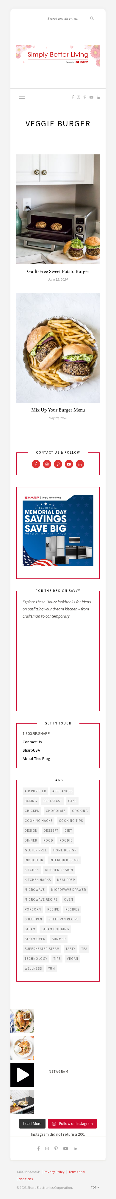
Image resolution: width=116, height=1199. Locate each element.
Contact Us (32, 741)
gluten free (36, 850)
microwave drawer (68, 890)
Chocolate (56, 811)
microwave (35, 890)
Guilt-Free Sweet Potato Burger (58, 271)
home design (65, 850)
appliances (62, 791)
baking (31, 801)
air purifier (35, 791)
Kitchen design (59, 870)
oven (68, 899)
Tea (84, 949)
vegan (72, 959)
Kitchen (32, 870)
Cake (72, 801)
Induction (34, 860)
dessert (51, 830)
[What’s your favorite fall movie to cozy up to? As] (22, 1075)
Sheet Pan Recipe (63, 919)
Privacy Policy (54, 1171)
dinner (31, 840)
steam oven (35, 939)
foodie (66, 840)
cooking (80, 811)
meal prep (66, 880)
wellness (33, 968)
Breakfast (52, 801)
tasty (70, 949)
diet (68, 830)
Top (94, 1187)
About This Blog (36, 758)
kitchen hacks (38, 880)
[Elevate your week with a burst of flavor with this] (22, 1102)
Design (31, 830)
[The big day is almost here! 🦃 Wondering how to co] (22, 1021)
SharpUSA (31, 750)
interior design (64, 860)
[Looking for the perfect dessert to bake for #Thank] (22, 1048)
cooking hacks (39, 821)
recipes (72, 909)
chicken (32, 811)
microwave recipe (41, 899)
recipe (53, 909)
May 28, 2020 (58, 418)
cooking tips (71, 821)
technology (36, 959)
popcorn (33, 909)
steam (30, 929)
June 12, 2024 (58, 279)
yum (51, 968)
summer (59, 939)
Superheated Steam (42, 949)
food (48, 840)
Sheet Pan (33, 919)
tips (57, 959)
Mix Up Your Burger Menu (58, 410)
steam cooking (55, 929)
